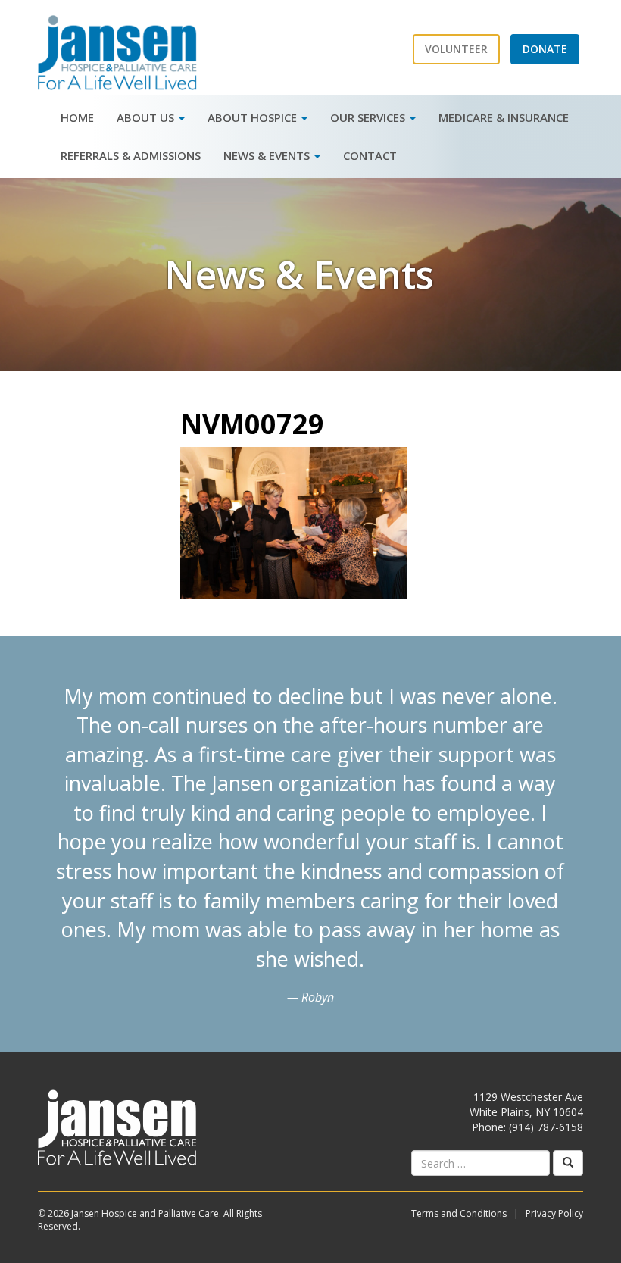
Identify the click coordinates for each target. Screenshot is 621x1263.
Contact (370, 155)
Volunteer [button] (456, 49)
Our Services (369, 117)
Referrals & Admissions (131, 155)
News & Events (268, 155)
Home (77, 117)
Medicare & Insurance (503, 117)
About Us (147, 117)
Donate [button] (545, 49)
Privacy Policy (554, 1213)
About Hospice (254, 117)
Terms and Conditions (459, 1213)
